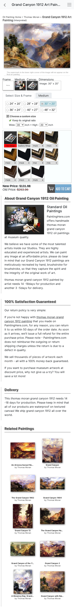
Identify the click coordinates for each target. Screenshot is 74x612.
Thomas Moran (31, 17)
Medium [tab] (43, 95)
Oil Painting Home (12, 17)
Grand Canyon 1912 (54, 17)
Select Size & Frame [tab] (18, 95)
